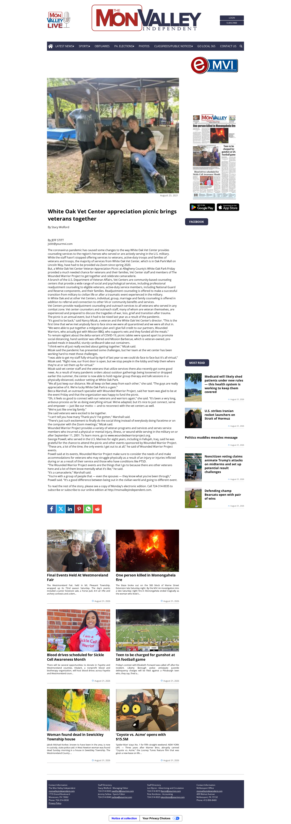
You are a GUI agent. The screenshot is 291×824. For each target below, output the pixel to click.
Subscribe (232, 22)
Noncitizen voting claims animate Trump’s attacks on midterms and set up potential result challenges (224, 464)
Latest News (64, 46)
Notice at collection (124, 818)
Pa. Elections (123, 46)
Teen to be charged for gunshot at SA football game (145, 657)
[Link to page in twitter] (60, 509)
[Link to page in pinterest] (79, 509)
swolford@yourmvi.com (123, 791)
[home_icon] (50, 46)
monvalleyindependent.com (62, 791)
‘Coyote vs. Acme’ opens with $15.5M (141, 736)
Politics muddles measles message (211, 437)
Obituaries (102, 46)
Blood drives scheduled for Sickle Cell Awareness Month (75, 657)
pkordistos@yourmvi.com (173, 797)
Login (232, 17)
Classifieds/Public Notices (172, 46)
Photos (144, 46)
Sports (84, 46)
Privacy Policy (55, 803)
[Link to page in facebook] (51, 509)
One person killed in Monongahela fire (146, 577)
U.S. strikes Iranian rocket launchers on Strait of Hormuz (220, 415)
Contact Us (228, 46)
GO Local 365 (206, 46)
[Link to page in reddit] (97, 509)
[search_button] (241, 46)
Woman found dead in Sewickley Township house (75, 736)
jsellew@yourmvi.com (122, 797)
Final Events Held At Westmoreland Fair (77, 577)
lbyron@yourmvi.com (171, 791)
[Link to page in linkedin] (70, 509)
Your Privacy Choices (156, 818)
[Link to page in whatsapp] (88, 509)
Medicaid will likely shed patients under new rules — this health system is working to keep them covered (224, 384)
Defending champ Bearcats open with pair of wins (223, 494)
